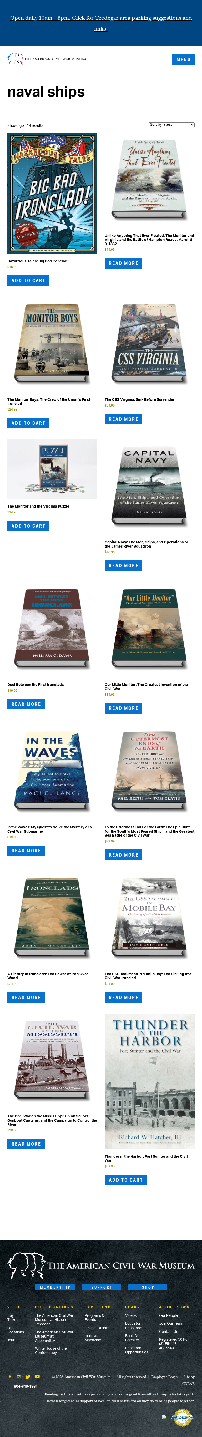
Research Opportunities (136, 1350)
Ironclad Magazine (93, 1338)
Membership (55, 1287)
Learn (133, 1307)
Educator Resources (134, 1326)
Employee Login (164, 1377)
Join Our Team (171, 1323)
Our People (168, 1316)
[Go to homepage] (101, 1278)
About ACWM (174, 1307)
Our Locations (15, 1330)
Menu (183, 59)
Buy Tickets (13, 1318)
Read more (124, 263)
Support (102, 1287)
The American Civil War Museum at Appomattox (54, 1336)
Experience (99, 1307)
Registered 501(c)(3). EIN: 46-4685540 (174, 1344)
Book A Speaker (132, 1338)
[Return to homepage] (46, 59)
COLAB (188, 1384)
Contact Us (168, 1332)
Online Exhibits (97, 1328)
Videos (131, 1316)
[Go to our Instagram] (19, 1377)
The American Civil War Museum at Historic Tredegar (54, 1320)
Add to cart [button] (29, 280)
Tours (11, 1340)
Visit (14, 1307)
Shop (148, 1287)
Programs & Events (94, 1318)
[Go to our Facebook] (10, 1377)
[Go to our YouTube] (37, 1377)
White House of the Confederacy (51, 1351)
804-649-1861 (26, 1386)
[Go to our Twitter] (28, 1377)
